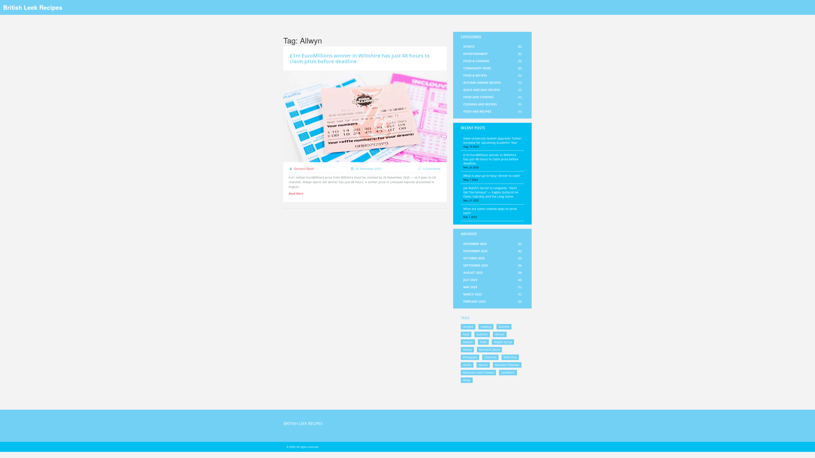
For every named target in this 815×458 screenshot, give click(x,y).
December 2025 (492, 244)
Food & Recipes (492, 75)
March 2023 (492, 294)
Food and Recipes (492, 111)
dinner (499, 334)
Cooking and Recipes (492, 104)
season (468, 342)
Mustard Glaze (489, 350)
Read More (296, 193)
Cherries (490, 357)
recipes (468, 327)
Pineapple (470, 357)
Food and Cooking (492, 97)
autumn (482, 334)
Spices (483, 365)
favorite (504, 327)
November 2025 (492, 251)
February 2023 (492, 301)
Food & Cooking (492, 61)
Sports (492, 47)
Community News (492, 68)
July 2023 (492, 280)
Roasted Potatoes (507, 365)
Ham (483, 342)
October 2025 (492, 258)
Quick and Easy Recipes (492, 90)
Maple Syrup (503, 342)
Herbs (467, 365)
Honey (467, 350)
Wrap (467, 380)
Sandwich (508, 372)
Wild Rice (510, 357)
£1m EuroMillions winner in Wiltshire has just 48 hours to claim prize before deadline (360, 58)
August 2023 (492, 273)
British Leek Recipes (32, 7)
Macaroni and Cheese (478, 372)
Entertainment (492, 54)
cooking (486, 327)
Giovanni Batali (303, 168)
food (466, 334)
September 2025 (492, 265)
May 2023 (492, 287)
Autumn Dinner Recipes (492, 83)
